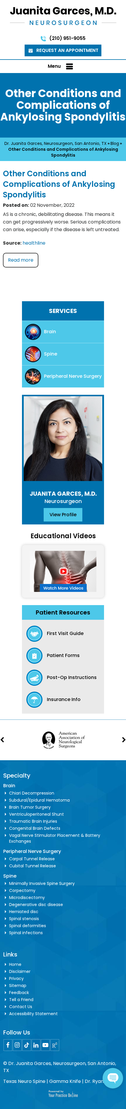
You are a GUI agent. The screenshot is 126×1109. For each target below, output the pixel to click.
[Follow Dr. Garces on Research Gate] (55, 1045)
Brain (50, 331)
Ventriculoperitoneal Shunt (36, 814)
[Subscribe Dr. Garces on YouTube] (45, 1045)
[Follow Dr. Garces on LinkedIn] (36, 1045)
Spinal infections (26, 933)
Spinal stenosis (24, 919)
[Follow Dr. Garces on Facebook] (8, 1045)
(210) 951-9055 (67, 38)
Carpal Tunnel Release (32, 859)
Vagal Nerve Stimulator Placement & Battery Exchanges (54, 838)
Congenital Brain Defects (34, 828)
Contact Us (20, 1007)
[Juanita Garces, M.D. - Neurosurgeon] (63, 15)
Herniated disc (23, 912)
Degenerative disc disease (36, 904)
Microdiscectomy (27, 897)
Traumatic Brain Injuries (33, 821)
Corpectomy (22, 890)
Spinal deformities (27, 926)
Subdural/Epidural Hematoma (39, 800)
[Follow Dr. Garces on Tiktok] (27, 1045)
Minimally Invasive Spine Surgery (42, 883)
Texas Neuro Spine (24, 1081)
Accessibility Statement (33, 1014)
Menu (54, 66)
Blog (114, 143)
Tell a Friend (21, 1000)
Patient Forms (63, 655)
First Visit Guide (65, 633)
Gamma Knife (65, 1081)
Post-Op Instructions (72, 677)
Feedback (19, 992)
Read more (20, 260)
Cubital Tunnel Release (32, 866)
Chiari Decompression (31, 793)
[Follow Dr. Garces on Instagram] (17, 1045)
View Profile (63, 514)
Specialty (16, 775)
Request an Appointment (67, 50)
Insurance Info (64, 699)
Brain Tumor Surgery (30, 807)
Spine (50, 354)
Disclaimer (19, 971)
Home (15, 964)
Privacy (16, 978)
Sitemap (17, 985)
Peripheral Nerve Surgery (73, 376)
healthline (34, 243)
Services (63, 311)
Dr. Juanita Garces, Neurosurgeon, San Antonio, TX (55, 143)
